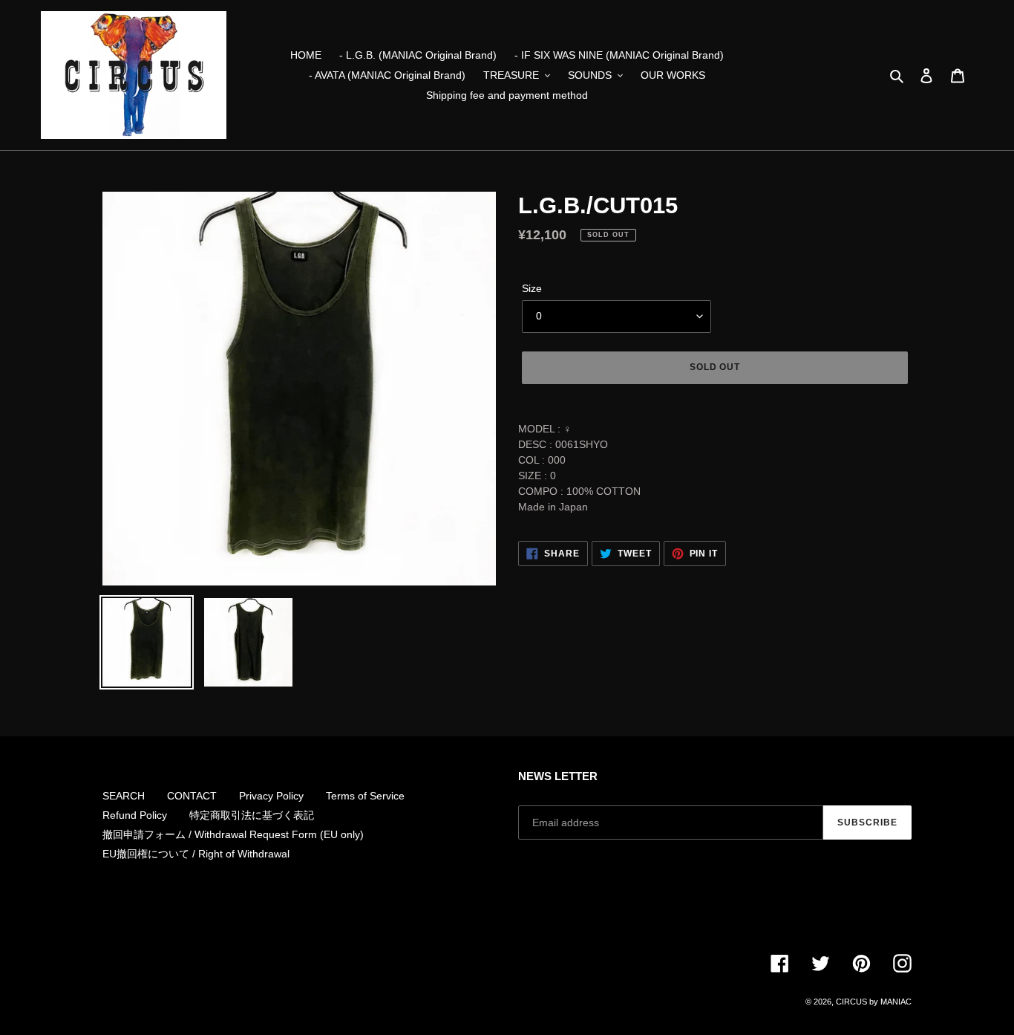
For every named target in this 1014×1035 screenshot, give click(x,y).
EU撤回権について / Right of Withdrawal (196, 854)
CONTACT (192, 796)
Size (532, 288)
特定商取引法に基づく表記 (251, 815)
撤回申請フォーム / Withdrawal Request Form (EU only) (233, 834)
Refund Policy (134, 815)
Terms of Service (365, 796)
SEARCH (123, 796)
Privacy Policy (271, 796)
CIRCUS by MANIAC (874, 1001)
